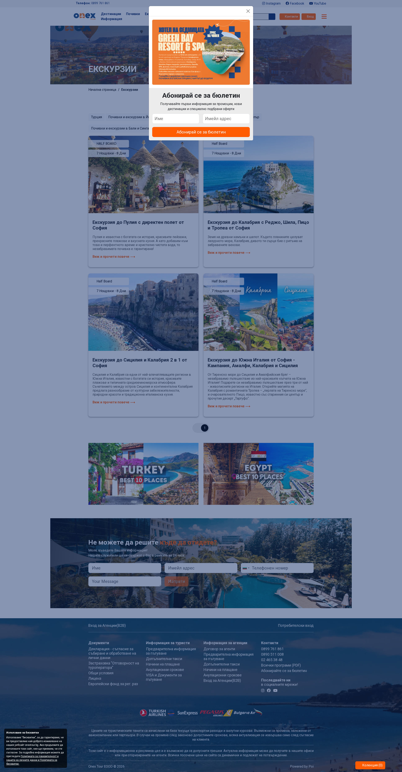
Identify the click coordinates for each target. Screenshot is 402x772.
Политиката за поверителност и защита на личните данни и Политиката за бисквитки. (32, 760)
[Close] (248, 11)
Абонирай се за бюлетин (201, 132)
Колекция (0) (372, 765)
